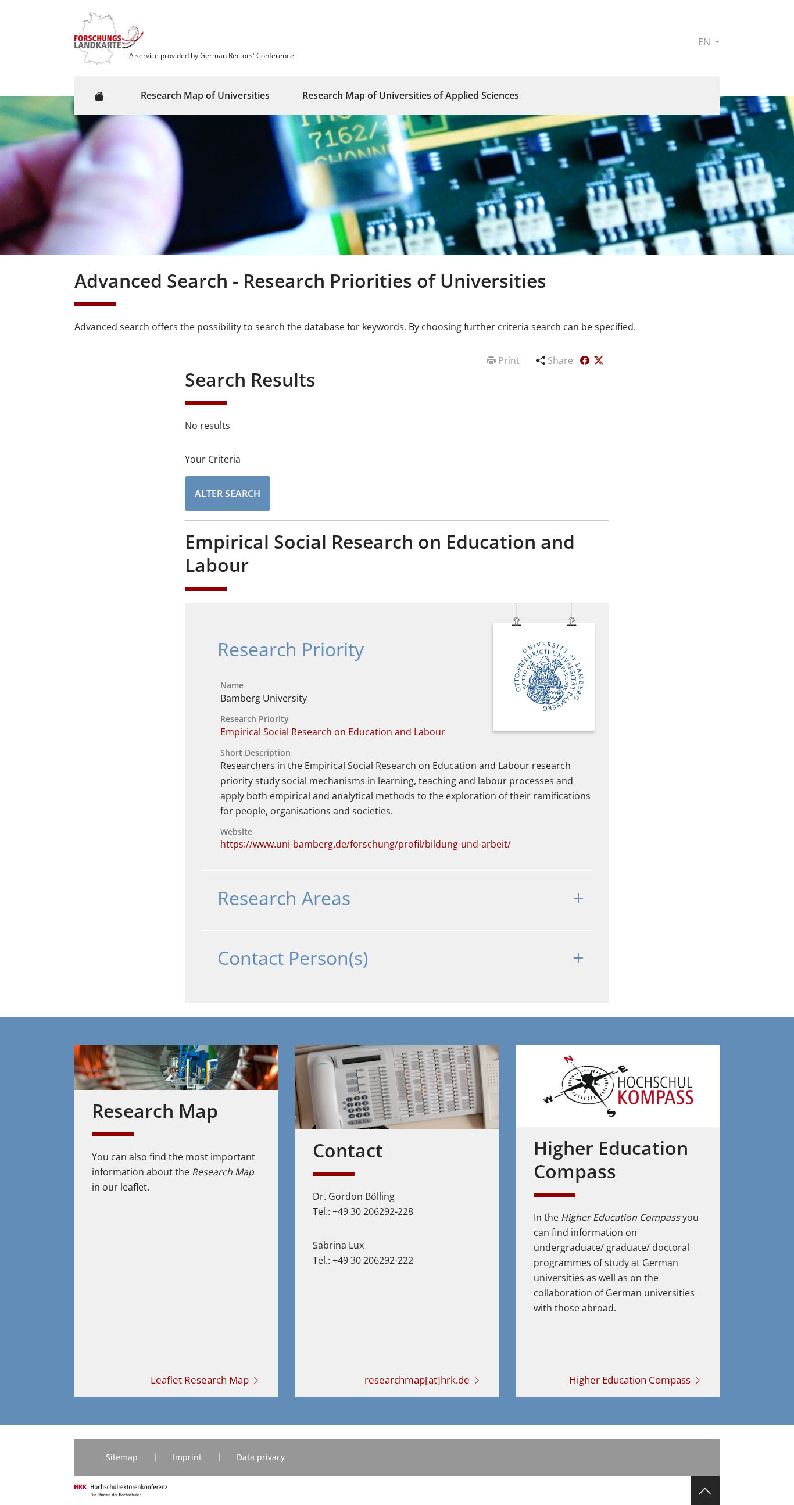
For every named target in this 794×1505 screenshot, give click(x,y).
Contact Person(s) (292, 957)
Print (509, 360)
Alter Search (227, 493)
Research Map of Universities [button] (205, 95)
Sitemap (122, 1457)
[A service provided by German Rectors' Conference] (110, 37)
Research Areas (283, 897)
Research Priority (290, 649)
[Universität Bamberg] (545, 679)
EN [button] (705, 41)
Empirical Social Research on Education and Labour (332, 731)
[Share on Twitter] (598, 360)
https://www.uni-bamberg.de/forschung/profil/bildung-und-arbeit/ (365, 844)
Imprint (187, 1457)
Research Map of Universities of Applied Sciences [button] (410, 95)
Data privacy (261, 1457)
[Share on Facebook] (586, 360)
